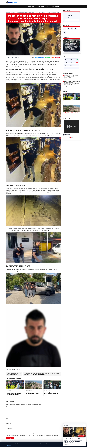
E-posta (8, 423)
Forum (48, 6)
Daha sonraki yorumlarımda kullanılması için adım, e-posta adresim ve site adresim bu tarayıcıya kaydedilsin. (32, 435)
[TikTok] (64, 32)
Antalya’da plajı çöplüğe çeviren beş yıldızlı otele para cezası (71, 79)
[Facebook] (64, 28)
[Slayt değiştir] (69, 137)
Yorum (8, 406)
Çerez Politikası (55, 6)
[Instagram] (72, 28)
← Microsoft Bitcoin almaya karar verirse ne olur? (14, 373)
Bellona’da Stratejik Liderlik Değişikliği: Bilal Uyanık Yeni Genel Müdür (71, 84)
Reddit (52, 57)
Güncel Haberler (31, 6)
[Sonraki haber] (78, 41)
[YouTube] (75, 28)
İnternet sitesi (9, 428)
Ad (7, 418)
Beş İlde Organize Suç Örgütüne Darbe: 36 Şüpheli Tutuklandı (72, 82)
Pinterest (57, 57)
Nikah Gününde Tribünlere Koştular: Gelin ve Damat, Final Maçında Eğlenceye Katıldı (71, 76)
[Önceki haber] (75, 41)
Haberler (8, 10)
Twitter (37, 57)
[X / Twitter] (68, 28)
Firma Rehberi (41, 6)
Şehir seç (67, 17)
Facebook (42, 57)
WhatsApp (47, 57)
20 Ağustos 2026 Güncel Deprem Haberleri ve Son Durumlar (71, 87)
